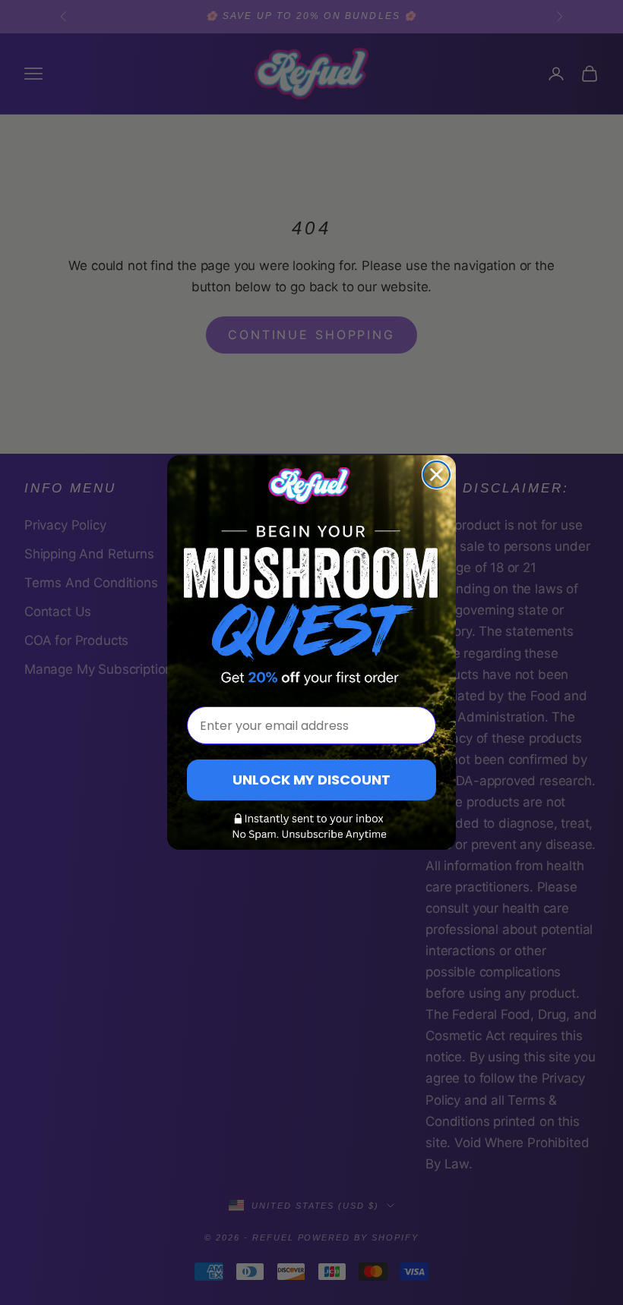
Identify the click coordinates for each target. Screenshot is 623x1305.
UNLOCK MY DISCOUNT (311, 779)
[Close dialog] (436, 474)
